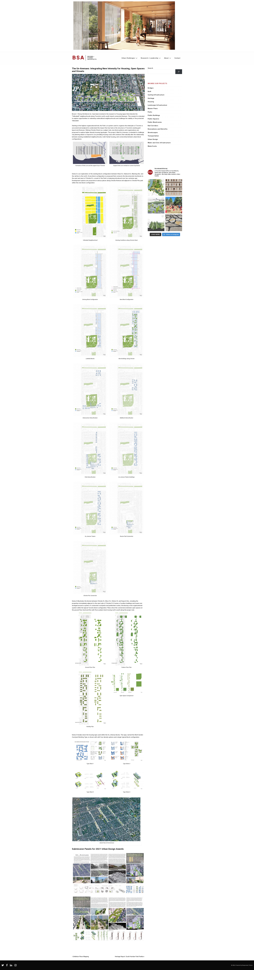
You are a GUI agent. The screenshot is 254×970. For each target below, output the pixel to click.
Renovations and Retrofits (157, 129)
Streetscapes (153, 132)
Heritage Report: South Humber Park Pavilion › (130, 956)
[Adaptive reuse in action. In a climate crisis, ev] (173, 222)
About (166, 58)
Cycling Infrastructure (156, 95)
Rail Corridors (153, 126)
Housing (151, 102)
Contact (177, 58)
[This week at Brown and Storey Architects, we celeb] (173, 205)
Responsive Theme (247, 965)
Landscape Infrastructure (157, 105)
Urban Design (153, 139)
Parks (150, 112)
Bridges (151, 88)
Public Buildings (154, 115)
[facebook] (7, 966)
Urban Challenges (128, 58)
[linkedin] (11, 966)
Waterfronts (152, 146)
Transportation (153, 136)
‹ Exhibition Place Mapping (80, 956)
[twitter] (3, 966)
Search (150, 68)
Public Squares (153, 119)
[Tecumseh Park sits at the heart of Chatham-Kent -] (156, 187)
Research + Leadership (149, 58)
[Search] (178, 71)
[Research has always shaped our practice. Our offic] (173, 187)
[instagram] (15, 966)
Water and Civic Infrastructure (159, 143)
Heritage (151, 98)
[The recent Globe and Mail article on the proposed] (156, 205)
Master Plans (153, 108)
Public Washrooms (155, 122)
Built (149, 91)
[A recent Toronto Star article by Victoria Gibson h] (156, 222)
